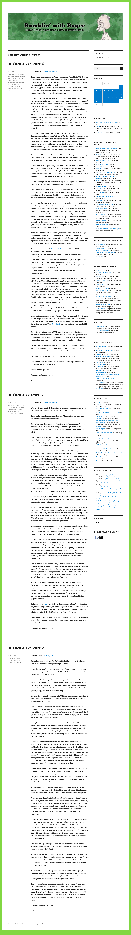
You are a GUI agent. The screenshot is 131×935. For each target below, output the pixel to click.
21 (116, 97)
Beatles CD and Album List (104, 350)
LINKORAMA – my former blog (105, 253)
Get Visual (99, 180)
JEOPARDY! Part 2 (26, 648)
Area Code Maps (100, 404)
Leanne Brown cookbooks (104, 433)
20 (113, 97)
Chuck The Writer (101, 166)
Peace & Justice (100, 215)
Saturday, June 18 (50, 403)
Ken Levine (99, 362)
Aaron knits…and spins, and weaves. (107, 148)
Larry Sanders (19, 407)
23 (96, 101)
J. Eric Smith (99, 188)
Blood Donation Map (102, 408)
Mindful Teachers (101, 208)
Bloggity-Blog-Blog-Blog (104, 272)
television (11, 86)
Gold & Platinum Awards (103, 356)
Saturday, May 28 (49, 656)
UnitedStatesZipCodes (102, 457)
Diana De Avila (100, 168)
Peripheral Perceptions (103, 305)
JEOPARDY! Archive (102, 250)
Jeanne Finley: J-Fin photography (106, 196)
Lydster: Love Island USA (112, 479)
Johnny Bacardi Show (102, 288)
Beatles (10, 76)
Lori (97, 497)
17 (100, 97)
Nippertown (99, 366)
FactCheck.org (100, 326)
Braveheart (11, 658)
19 (108, 97)
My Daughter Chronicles (103, 297)
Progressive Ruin (101, 373)
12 (108, 94)
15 (121, 94)
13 (112, 94)
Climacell (98, 419)
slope (97, 489)
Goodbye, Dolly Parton (108, 475)
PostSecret (99, 370)
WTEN (20, 88)
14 (117, 94)
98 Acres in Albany (101, 346)
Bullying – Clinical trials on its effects (107, 412)
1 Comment (11, 91)
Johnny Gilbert (12, 80)
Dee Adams (99, 276)
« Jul (100, 108)
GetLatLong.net (100, 429)
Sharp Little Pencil (101, 309)
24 (100, 101)
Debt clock (99, 427)
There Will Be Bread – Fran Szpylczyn (107, 229)
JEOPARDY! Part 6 (26, 63)
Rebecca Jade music (102, 225)
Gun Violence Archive (102, 330)
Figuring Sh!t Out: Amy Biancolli (105, 172)
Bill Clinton (11, 405)
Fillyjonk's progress (102, 280)
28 (117, 101)
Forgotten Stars (100, 284)
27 (113, 101)
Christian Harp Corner (102, 164)
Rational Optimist (101, 221)
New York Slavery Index (103, 439)
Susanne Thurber (13, 84)
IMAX (22, 405)
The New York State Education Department (109, 453)
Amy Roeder (56, 324)
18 (104, 97)
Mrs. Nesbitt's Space (102, 290)
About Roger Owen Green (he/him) (106, 122)
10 (100, 94)
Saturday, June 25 (50, 72)
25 (104, 101)
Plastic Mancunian (101, 501)
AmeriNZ (98, 270)
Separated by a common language (106, 379)
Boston (18, 405)
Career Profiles (100, 417)
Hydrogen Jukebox (101, 186)
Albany (98, 402)
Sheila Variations (101, 383)
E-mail (98, 126)
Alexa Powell (99, 154)
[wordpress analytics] (108, 522)
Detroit (17, 658)
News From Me (100, 364)
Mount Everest (12, 409)
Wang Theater (19, 413)
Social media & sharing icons (55, 934)
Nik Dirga (99, 299)
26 (108, 101)
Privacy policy (100, 132)
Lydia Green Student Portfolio (105, 204)
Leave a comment (13, 416)
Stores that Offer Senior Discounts (106, 449)
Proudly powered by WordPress (41, 924)
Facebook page (100, 248)
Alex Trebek (11, 74)
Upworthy (99, 461)
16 (96, 97)
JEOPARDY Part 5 (25, 394)
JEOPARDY (20, 78)
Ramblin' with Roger (14, 924)
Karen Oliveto (100, 200)
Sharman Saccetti (18, 82)
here (46, 604)
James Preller (100, 192)
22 (121, 97)
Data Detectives (100, 244)
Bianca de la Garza (58, 249)
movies (20, 409)
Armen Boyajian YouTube (103, 160)
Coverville (99, 354)
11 (104, 94)
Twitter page (99, 257)
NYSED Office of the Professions (105, 445)
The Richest (99, 389)
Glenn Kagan (12, 78)
